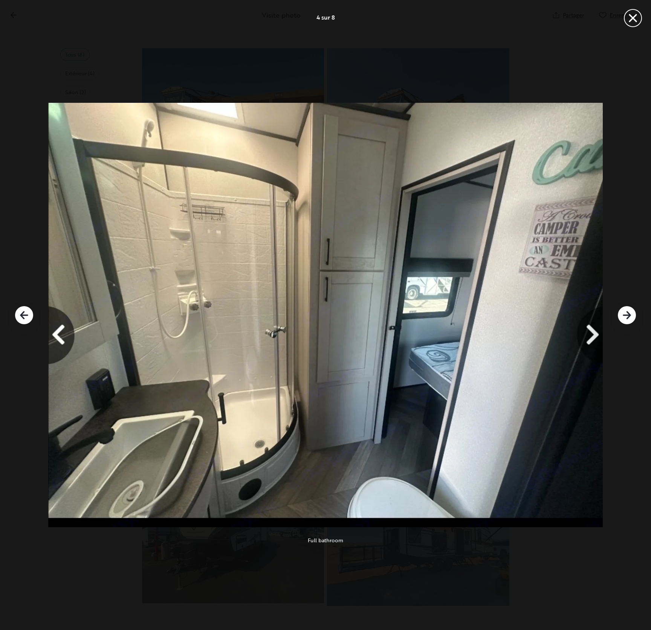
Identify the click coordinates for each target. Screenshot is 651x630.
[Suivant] (627, 315)
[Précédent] (24, 315)
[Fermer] (633, 18)
